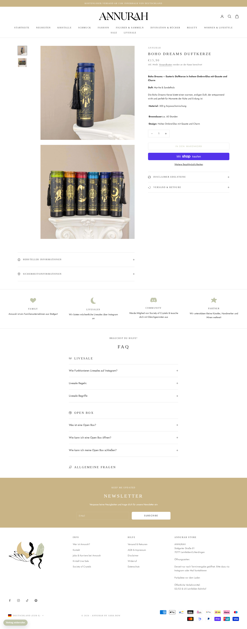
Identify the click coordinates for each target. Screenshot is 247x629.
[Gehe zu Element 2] (22, 62)
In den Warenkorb (188, 146)
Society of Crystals (82, 566)
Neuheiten (43, 28)
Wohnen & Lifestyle (218, 28)
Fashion (103, 28)
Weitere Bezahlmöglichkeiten (188, 164)
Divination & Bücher (165, 28)
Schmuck (84, 28)
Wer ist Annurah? (81, 544)
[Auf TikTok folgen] (27, 600)
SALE (114, 33)
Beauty (192, 28)
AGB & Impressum (137, 550)
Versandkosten (165, 64)
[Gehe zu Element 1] (22, 50)
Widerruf (132, 561)
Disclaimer (133, 555)
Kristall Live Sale (81, 561)
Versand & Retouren (137, 544)
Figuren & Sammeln (130, 28)
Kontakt (76, 550)
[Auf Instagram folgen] (18, 600)
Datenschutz (133, 566)
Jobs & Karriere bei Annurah (87, 555)
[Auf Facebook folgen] (9, 600)
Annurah (154, 48)
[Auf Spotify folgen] (36, 600)
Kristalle (64, 28)
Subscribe (151, 515)
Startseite (21, 28)
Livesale (130, 33)
